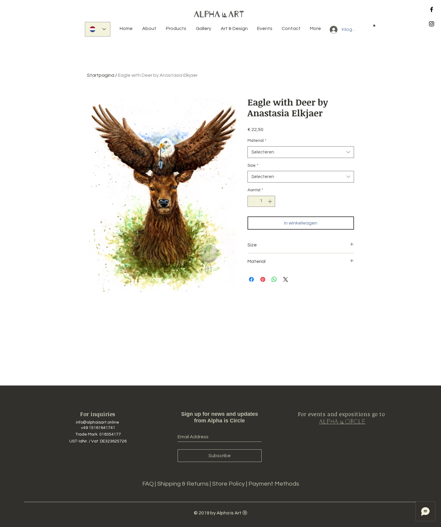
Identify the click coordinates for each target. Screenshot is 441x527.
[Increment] (270, 201)
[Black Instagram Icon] (431, 23)
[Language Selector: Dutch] (97, 29)
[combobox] (301, 152)
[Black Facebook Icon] (431, 9)
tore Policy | (232, 484)
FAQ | (149, 484)
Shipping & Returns (183, 484)
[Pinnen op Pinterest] (262, 279)
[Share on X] (285, 279)
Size (253, 165)
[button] (374, 25)
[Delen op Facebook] (251, 279)
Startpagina (100, 75)
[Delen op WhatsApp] (274, 279)
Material (257, 140)
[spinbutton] (261, 201)
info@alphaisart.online (97, 422)
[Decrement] (252, 201)
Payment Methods (273, 484)
